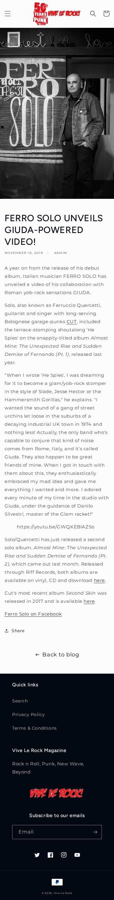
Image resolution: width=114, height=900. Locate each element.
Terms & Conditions (34, 728)
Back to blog (60, 654)
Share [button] (18, 630)
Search (20, 701)
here (99, 580)
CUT (72, 321)
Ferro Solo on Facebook (33, 614)
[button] (7, 13)
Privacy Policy (28, 714)
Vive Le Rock (63, 893)
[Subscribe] (95, 832)
